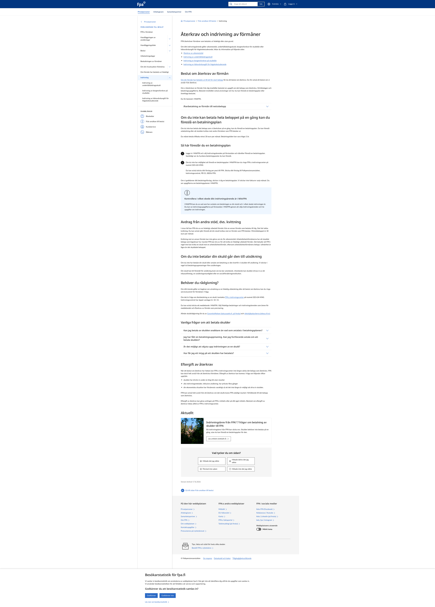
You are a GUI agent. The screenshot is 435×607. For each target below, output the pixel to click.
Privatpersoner (150, 22)
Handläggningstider (148, 45)
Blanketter (150, 116)
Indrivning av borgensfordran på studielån (155, 92)
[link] (144, 12)
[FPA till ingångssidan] (141, 4)
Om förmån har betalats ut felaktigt (154, 72)
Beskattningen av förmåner (151, 61)
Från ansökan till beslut (152, 27)
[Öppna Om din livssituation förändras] (169, 67)
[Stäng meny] (169, 77)
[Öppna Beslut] (169, 50)
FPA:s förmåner (146, 32)
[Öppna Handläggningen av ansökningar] (169, 39)
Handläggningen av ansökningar (148, 39)
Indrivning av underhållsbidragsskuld (151, 84)
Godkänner (151, 595)
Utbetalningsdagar (147, 56)
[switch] (258, 529)
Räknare (149, 132)
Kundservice (151, 127)
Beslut (142, 51)
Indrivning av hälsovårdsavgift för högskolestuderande (155, 100)
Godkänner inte (167, 595)
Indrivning (144, 77)
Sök (261, 4)
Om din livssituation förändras (152, 67)
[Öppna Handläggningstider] (169, 45)
